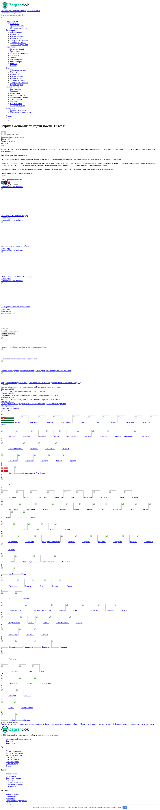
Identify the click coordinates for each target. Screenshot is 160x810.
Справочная (10, 108)
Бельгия (87, 436)
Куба (20, 517)
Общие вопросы (16, 32)
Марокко (86, 542)
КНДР (145, 509)
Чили (42, 671)
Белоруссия (72, 436)
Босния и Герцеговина (124, 436)
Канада (62, 509)
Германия (29, 461)
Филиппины (28, 647)
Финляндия (46, 647)
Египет (11, 485)
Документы (15, 55)
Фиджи (11, 647)
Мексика (102, 542)
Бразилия (145, 436)
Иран (73, 497)
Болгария (103, 436)
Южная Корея (27, 708)
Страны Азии (15, 38)
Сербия (62, 610)
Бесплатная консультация (11, 13)
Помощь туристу (12, 87)
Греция (59, 461)
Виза (7, 68)
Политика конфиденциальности (18, 739)
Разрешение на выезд (18, 95)
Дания (11, 473)
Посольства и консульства (20, 112)
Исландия (104, 497)
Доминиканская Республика (33, 473)
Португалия (71, 586)
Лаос (10, 530)
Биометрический (17, 49)
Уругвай (44, 635)
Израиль (12, 497)
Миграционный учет (18, 28)
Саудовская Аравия (16, 610)
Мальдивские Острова (51, 542)
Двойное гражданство (19, 45)
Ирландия (88, 497)
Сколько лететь (16, 104)
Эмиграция (10, 30)
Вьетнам (65, 449)
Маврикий (13, 542)
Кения (90, 509)
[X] (5, 182)
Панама (28, 586)
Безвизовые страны (18, 110)
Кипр (102, 509)
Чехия (29, 671)
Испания (120, 497)
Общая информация (18, 70)
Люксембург (67, 530)
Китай (132, 509)
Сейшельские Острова (41, 610)
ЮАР (11, 708)
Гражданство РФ (17, 26)
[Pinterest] (8, 182)
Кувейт (33, 517)
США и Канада (16, 36)
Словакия (93, 610)
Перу (41, 586)
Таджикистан (14, 623)
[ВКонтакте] (2, 182)
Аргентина (130, 422)
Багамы (11, 436)
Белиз (56, 436)
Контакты (9, 741)
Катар (76, 509)
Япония (26, 720)
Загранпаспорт (11, 47)
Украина (30, 635)
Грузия (73, 461)
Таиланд (31, 623)
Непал (11, 562)
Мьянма (11, 550)
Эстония (27, 696)
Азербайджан (66, 422)
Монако (133, 542)
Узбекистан (13, 635)
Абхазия (17, 422)
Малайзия (29, 542)
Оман (23, 574)
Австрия (49, 422)
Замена (13, 57)
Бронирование (16, 91)
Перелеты (14, 102)
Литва (51, 530)
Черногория (13, 671)
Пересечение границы (19, 97)
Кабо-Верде (13, 509)
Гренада (44, 461)
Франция (63, 647)
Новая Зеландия (47, 562)
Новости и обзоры (15, 187)
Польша (55, 586)
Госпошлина (15, 51)
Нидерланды (27, 562)
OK (125, 807)
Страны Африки (16, 85)
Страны (13, 66)
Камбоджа (47, 509)
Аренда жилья (16, 99)
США (124, 610)
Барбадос (27, 436)
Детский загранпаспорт (19, 53)
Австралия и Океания (19, 41)
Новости (4, 187)
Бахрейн (42, 436)
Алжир (98, 422)
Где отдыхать (15, 89)
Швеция (30, 683)
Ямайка (11, 720)
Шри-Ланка (46, 683)
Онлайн (13, 64)
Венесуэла (50, 449)
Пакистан (12, 586)
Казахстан (30, 509)
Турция (79, 623)
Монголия (148, 542)
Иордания (58, 497)
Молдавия (117, 542)
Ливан (38, 530)
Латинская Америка (18, 43)
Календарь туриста (17, 106)
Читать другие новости (10, 408)
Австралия (33, 422)
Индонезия (42, 497)
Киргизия (117, 509)
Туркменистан (62, 623)
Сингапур (77, 610)
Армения (146, 422)
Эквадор (12, 696)
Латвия (24, 530)
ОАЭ (10, 574)
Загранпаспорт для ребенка (16, 801)
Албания (84, 422)
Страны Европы (16, 34)
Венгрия (34, 449)
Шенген (13, 72)
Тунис (46, 623)
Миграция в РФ (12, 22)
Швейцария (13, 683)
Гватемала (12, 461)
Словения (110, 610)
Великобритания (15, 449)
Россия (11, 598)
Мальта (71, 542)
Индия (27, 497)
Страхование (15, 93)
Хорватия (12, 659)
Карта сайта (10, 743)
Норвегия (66, 562)
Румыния (26, 598)
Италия (135, 497)
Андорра (113, 422)
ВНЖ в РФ (14, 24)
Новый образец (16, 59)
